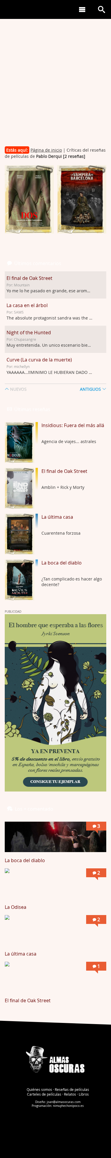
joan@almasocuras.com (64, 1102)
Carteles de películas (44, 1094)
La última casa (57, 517)
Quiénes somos (39, 1089)
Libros (84, 1094)
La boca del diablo (61, 562)
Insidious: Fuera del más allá (72, 425)
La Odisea (15, 907)
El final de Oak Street (29, 278)
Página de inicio (46, 150)
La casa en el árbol (27, 305)
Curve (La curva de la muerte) (39, 359)
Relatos (70, 1094)
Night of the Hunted (29, 332)
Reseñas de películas (72, 1089)
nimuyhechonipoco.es (68, 1106)
